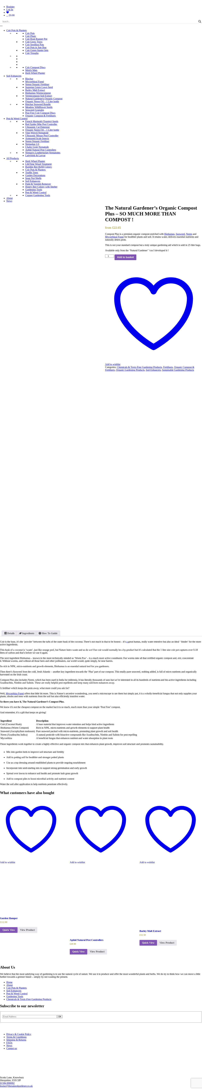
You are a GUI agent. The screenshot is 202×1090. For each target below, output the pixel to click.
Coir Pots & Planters (16, 30)
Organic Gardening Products (130, 370)
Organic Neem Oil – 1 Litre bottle (42, 101)
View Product (27, 930)
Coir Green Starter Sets (36, 50)
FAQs (9, 1042)
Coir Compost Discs (35, 67)
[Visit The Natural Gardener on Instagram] (2, 1028)
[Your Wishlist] (7, 12)
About (9, 198)
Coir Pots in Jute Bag (35, 47)
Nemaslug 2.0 (32, 144)
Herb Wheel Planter (35, 73)
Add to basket (125, 257)
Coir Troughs (32, 53)
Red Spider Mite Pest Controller (41, 124)
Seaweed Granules (34, 110)
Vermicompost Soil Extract (38, 95)
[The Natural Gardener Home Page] (10, 1072)
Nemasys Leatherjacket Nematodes (42, 152)
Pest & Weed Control (16, 118)
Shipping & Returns (16, 1040)
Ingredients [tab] (27, 633)
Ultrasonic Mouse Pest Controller (41, 135)
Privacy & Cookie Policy (18, 1034)
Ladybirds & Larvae (35, 155)
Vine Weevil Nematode (36, 132)
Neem (189, 234)
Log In (9, 9)
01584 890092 (7, 1083)
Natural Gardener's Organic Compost (43, 98)
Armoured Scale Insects (37, 138)
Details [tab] (11, 633)
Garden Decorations (35, 175)
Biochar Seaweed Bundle (38, 104)
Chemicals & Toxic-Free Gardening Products (139, 367)
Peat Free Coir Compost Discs (40, 113)
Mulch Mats (31, 70)
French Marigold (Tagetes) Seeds (41, 121)
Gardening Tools (33, 189)
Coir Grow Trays (33, 41)
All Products (12, 158)
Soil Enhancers (13, 76)
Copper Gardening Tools (37, 195)
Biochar (29, 78)
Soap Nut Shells (33, 178)
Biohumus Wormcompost (38, 93)
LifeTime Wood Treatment (38, 164)
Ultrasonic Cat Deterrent (37, 127)
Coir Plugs (30, 36)
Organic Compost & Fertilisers (40, 115)
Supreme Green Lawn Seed (39, 87)
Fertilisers (168, 367)
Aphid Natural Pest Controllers (40, 149)
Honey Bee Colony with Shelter (41, 186)
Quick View (9, 930)
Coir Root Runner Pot (36, 39)
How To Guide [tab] (49, 633)
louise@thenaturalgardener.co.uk (16, 1086)
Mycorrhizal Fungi (34, 81)
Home (9, 982)
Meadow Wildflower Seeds (38, 107)
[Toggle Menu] (1, 25)
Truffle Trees (31, 172)
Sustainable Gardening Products (178, 370)
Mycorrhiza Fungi (15, 693)
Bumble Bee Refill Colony (38, 167)
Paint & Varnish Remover (38, 184)
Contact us (11, 1048)
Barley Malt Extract (35, 90)
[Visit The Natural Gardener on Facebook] (6, 1028)
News (9, 201)
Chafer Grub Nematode (37, 147)
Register (10, 6)
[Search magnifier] (200, 21)
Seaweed (180, 234)
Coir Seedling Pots (34, 44)
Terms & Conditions (16, 1037)
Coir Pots (30, 33)
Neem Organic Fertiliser (37, 84)
